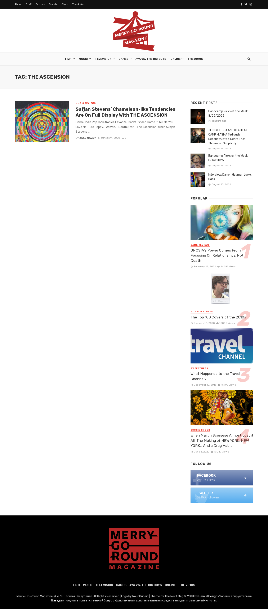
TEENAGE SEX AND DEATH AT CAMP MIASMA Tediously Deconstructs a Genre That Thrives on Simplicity (227, 136)
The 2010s (195, 58)
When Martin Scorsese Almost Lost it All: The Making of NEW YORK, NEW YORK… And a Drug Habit (222, 440)
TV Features (199, 368)
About (18, 4)
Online (175, 58)
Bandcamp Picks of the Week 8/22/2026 (228, 113)
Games (123, 58)
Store (65, 4)
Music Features (202, 311)
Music (83, 58)
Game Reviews (200, 245)
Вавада (56, 600)
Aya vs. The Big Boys (150, 58)
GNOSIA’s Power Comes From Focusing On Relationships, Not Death (217, 255)
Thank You (78, 4)
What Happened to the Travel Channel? (215, 376)
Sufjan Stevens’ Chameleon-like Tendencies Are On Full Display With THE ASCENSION (125, 112)
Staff (29, 4)
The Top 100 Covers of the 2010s (218, 317)
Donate (53, 4)
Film (68, 58)
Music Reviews (86, 103)
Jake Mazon (88, 137)
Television (103, 58)
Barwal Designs (208, 596)
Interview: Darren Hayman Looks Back (230, 177)
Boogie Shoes (200, 430)
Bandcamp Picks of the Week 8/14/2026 (228, 158)
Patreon (40, 4)
